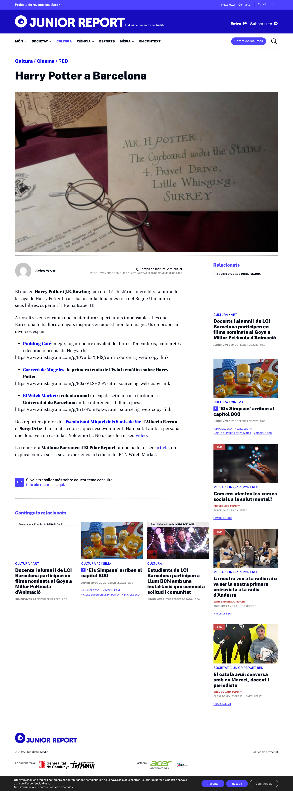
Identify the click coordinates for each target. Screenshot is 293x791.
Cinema (45, 61)
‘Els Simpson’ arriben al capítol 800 (111, 573)
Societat (221, 668)
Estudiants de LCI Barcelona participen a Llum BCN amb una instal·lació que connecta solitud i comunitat (176, 581)
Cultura (24, 61)
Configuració (264, 783)
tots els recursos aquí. (45, 485)
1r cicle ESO (132, 594)
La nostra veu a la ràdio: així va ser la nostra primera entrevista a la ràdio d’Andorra (245, 587)
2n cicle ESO (91, 590)
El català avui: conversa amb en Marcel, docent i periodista (241, 680)
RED (63, 61)
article (162, 447)
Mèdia (218, 487)
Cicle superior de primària (101, 594)
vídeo (141, 435)
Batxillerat (112, 590)
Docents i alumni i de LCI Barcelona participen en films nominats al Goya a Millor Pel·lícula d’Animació (43, 581)
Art (35, 563)
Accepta (212, 783)
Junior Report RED (242, 487)
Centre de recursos (248, 41)
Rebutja (237, 783)
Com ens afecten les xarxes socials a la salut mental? (245, 496)
